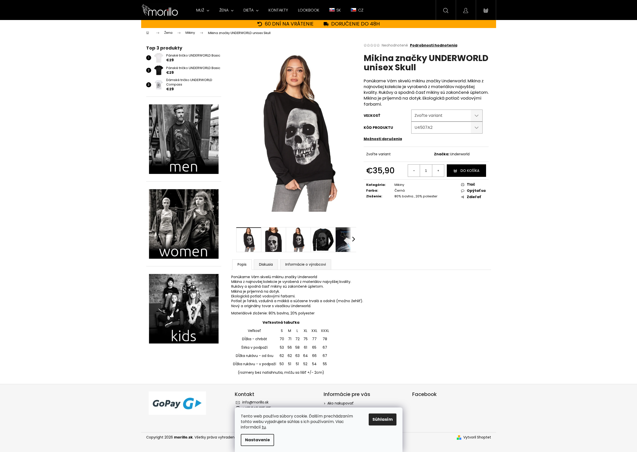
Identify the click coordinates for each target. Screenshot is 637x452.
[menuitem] (202, 10)
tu (264, 427)
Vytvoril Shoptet (477, 437)
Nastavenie (257, 440)
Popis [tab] (242, 264)
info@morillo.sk (255, 402)
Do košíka (470, 170)
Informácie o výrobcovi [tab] (305, 264)
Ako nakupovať (340, 403)
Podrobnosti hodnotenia (433, 45)
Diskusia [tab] (266, 264)
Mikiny (399, 184)
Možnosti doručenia (383, 138)
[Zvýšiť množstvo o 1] (438, 171)
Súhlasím (382, 419)
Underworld (460, 154)
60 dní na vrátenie (289, 24)
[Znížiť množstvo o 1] (414, 171)
